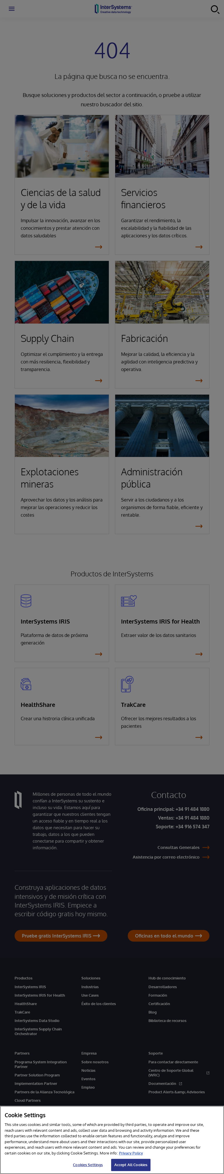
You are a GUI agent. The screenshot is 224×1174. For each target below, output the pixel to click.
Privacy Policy (131, 1153)
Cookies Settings (88, 1164)
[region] (112, 1140)
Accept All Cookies (130, 1164)
